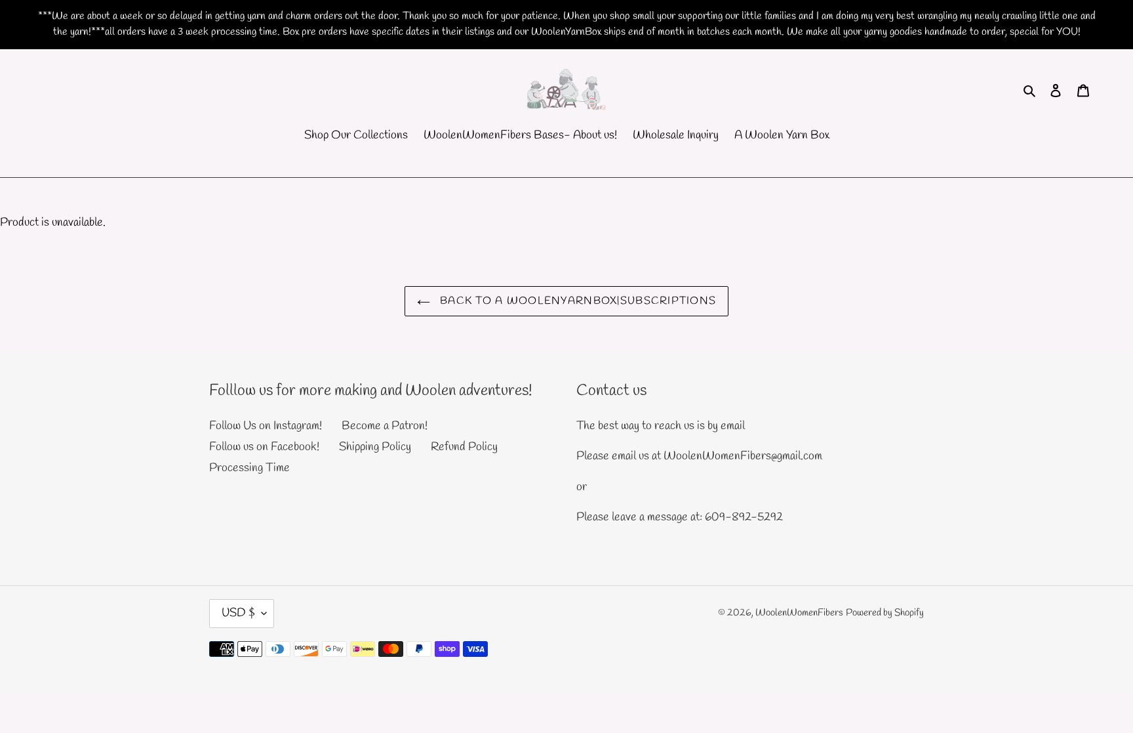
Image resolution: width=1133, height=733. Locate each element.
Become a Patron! (384, 426)
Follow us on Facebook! (264, 447)
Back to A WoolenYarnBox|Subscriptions (577, 301)
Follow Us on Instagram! (265, 426)
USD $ (238, 613)
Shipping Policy (375, 447)
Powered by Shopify (885, 612)
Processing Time (249, 468)
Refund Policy (464, 447)
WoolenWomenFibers (799, 612)
